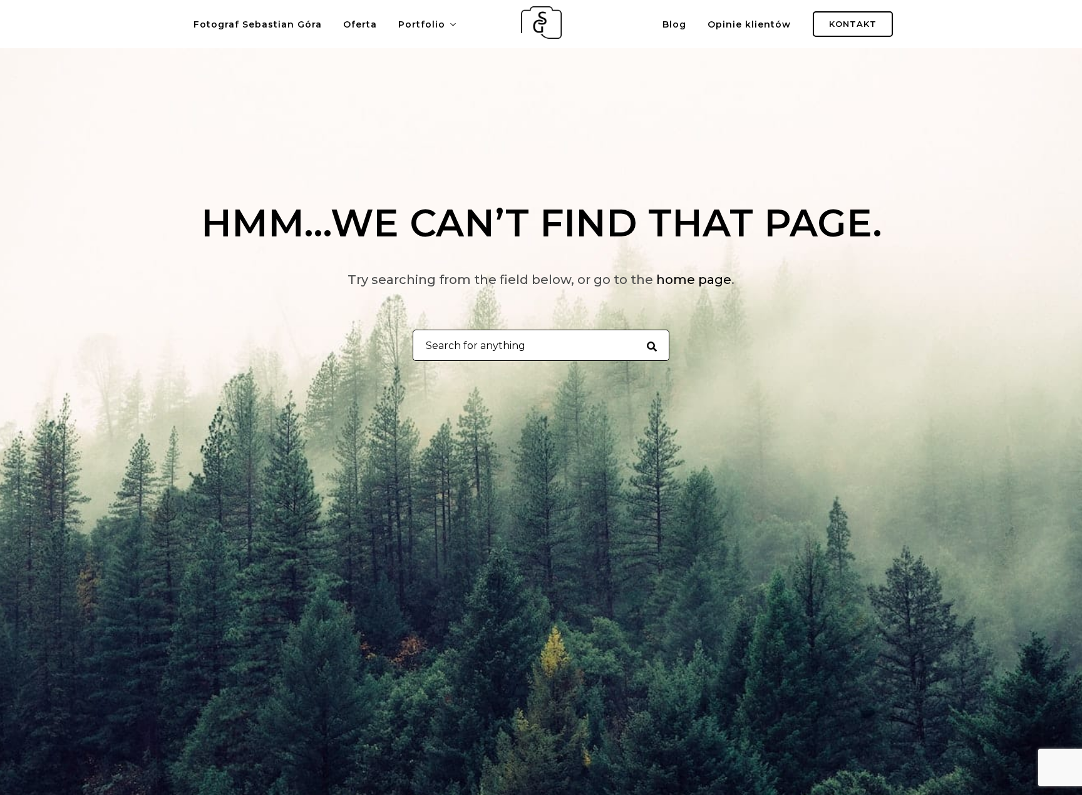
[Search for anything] (651, 346)
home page (693, 279)
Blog (674, 24)
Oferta (360, 24)
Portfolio (421, 24)
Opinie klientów (749, 24)
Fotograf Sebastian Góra (257, 24)
